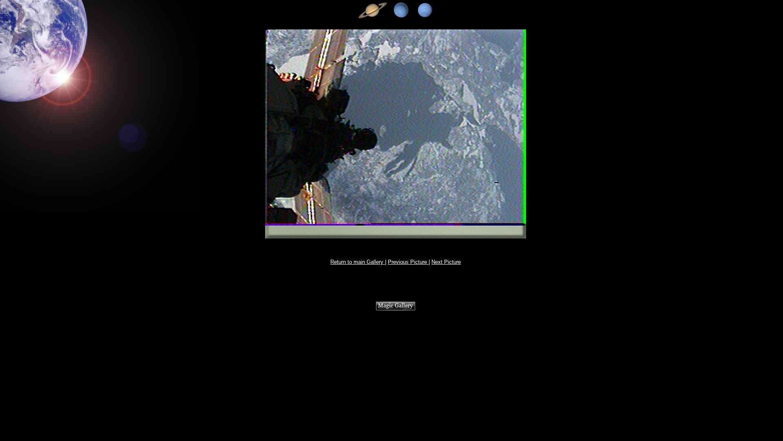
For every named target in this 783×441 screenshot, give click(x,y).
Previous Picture (408, 262)
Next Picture (446, 262)
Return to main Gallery (357, 262)
